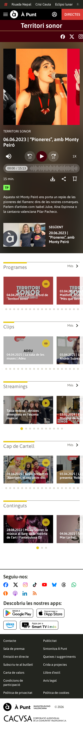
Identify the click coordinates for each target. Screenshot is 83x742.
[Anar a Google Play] (18, 613)
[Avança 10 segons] (53, 156)
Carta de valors (13, 672)
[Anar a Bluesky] (55, 584)
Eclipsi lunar (64, 4)
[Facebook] (62, 36)
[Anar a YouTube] (45, 584)
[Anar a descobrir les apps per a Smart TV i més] (39, 625)
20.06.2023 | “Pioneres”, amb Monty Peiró (62, 237)
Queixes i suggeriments (59, 656)
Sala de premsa (14, 648)
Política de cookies (56, 692)
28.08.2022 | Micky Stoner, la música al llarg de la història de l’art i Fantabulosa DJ (27, 533)
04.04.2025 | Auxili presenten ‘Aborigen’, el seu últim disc (27, 475)
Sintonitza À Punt (55, 648)
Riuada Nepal (21, 4)
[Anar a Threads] (65, 584)
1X (74, 156)
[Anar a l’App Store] (51, 613)
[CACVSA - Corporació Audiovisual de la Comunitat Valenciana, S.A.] (35, 718)
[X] (71, 37)
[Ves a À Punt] (23, 14)
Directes (72, 14)
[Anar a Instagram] (26, 584)
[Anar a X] (16, 584)
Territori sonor (41, 25)
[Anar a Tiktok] (36, 584)
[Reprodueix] (41, 156)
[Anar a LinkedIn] (26, 593)
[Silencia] (8, 156)
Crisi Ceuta (43, 4)
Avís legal (50, 680)
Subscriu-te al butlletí (18, 664)
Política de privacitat (17, 692)
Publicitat (50, 640)
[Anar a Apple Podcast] (16, 593)
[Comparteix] (65, 179)
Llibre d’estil (51, 672)
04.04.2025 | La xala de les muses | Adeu (25, 356)
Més (70, 266)
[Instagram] (81, 36)
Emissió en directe (16, 656)
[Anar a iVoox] (6, 593)
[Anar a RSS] (35, 593)
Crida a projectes (55, 664)
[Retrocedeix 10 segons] (30, 156)
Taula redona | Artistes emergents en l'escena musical (23, 414)
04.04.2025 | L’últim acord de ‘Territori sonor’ (27, 297)
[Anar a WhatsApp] (74, 584)
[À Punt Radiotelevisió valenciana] (26, 707)
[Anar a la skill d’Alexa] (10, 625)
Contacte (9, 640)
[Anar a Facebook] (6, 584)
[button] (2, 309)
